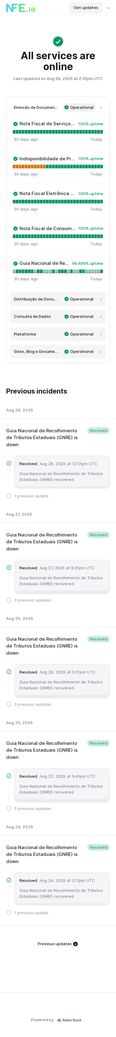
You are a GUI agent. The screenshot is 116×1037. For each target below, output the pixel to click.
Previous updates (55, 943)
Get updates (86, 7)
